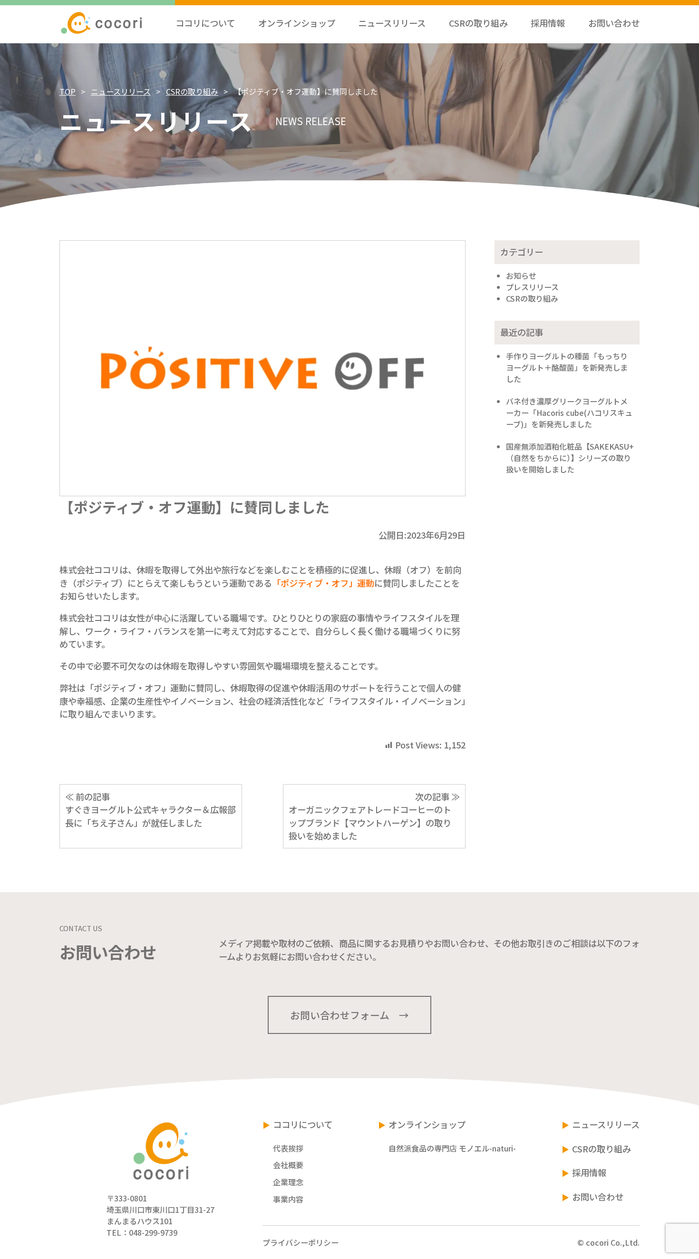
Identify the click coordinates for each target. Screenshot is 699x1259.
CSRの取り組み (192, 91)
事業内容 (288, 1199)
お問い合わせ (597, 1196)
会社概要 (288, 1164)
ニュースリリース (121, 91)
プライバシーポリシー (300, 1242)
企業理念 (288, 1182)
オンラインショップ (427, 1124)
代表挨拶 (288, 1148)
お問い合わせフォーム (339, 1015)
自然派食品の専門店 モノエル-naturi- (452, 1148)
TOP (67, 91)
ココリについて (302, 1124)
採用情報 (589, 1172)
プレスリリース (532, 287)
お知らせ (521, 275)
